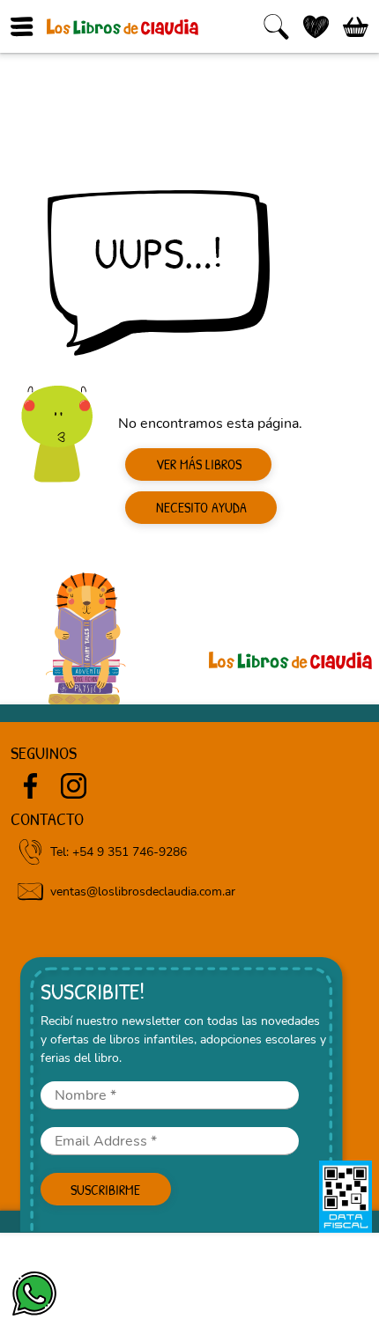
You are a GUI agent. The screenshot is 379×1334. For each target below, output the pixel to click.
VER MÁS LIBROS (199, 464)
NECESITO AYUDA (201, 507)
